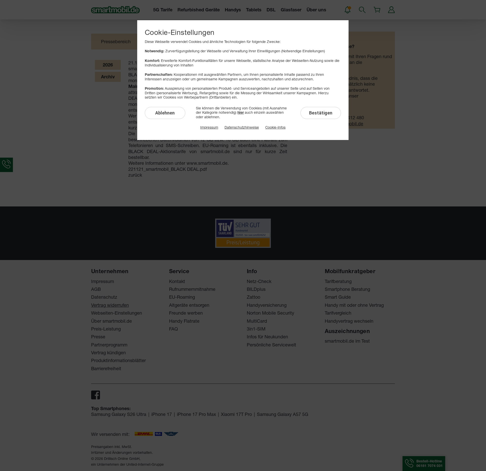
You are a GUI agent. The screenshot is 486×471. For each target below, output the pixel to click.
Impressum (209, 127)
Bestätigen (320, 112)
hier (240, 112)
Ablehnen (165, 112)
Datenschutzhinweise (242, 127)
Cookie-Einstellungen (179, 32)
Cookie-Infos (275, 127)
